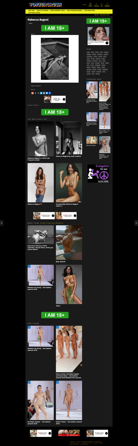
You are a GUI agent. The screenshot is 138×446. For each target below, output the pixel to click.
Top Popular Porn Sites (86, 442)
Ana (93, 52)
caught (106, 54)
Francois (95, 60)
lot (88, 65)
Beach (94, 54)
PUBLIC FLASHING (42, 10)
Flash (103, 58)
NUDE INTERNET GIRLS (57, 10)
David (100, 56)
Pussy (100, 69)
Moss (89, 67)
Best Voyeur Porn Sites (98, 442)
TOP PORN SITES (89, 10)
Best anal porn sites (74, 444)
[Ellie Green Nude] (92, 140)
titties (89, 73)
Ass (101, 52)
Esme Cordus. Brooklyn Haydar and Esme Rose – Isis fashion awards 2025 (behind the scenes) (68, 376)
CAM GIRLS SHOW (34, 12)
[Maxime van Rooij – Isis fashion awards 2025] (41, 275)
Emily (93, 58)
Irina (89, 63)
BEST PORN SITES (84, 444)
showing (99, 71)
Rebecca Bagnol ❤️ (35, 204)
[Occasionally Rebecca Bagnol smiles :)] (69, 182)
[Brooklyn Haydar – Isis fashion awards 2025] (41, 400)
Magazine (98, 65)
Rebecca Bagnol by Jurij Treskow (68, 156)
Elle (88, 58)
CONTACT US (72, 441)
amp (89, 52)
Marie (104, 65)
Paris (104, 67)
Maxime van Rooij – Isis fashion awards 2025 (91, 124)
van (93, 73)
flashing (89, 60)
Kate (107, 63)
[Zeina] (69, 284)
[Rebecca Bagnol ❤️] (41, 182)
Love (93, 65)
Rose (89, 71)
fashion (98, 58)
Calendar (100, 54)
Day (105, 56)
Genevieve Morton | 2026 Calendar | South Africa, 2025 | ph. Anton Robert (40, 247)
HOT (102, 6)
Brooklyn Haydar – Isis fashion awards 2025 (91, 101)
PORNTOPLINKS (98, 441)
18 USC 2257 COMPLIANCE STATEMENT (85, 441)
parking (89, 69)
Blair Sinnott (60, 262)
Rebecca (36, 105)
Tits (104, 71)
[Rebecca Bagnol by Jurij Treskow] (69, 137)
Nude (99, 67)
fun (100, 60)
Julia (103, 63)
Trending (29, 266)
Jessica (97, 63)
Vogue (98, 73)
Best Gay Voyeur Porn (74, 442)
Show (94, 71)
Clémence (90, 56)
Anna (97, 52)
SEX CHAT (31, 10)
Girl (104, 60)
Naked (94, 67)
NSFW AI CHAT (105, 15)
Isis (93, 63)
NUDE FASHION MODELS (74, 10)
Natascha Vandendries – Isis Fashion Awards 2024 (104, 156)
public (94, 69)
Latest (90, 6)
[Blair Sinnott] (69, 242)
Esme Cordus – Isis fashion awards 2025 (104, 132)
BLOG (97, 15)
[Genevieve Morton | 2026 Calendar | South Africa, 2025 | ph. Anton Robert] (41, 234)
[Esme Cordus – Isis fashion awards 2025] (69, 400)
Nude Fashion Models (52, 223)
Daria (96, 56)
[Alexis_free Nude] (1, 223)
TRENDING (107, 6)
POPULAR (96, 6)
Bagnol (30, 105)
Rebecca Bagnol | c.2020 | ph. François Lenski (39, 159)
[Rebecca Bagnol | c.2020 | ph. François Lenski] (41, 138)
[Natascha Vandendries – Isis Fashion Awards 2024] (104, 144)
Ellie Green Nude (90, 145)
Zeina (58, 306)
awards (106, 52)
